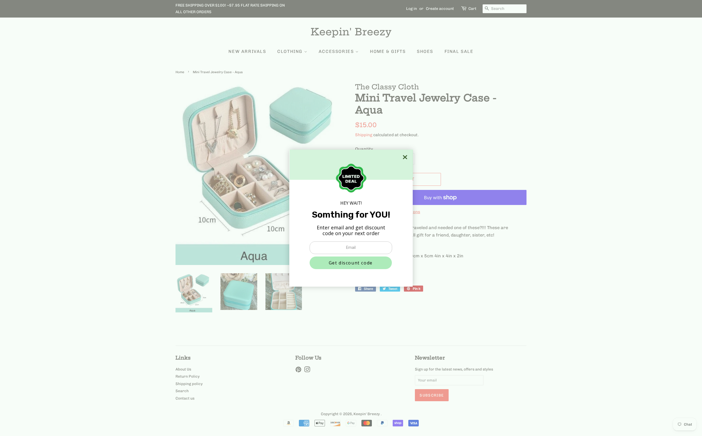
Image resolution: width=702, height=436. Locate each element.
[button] (351, 263)
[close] (405, 157)
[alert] (351, 218)
